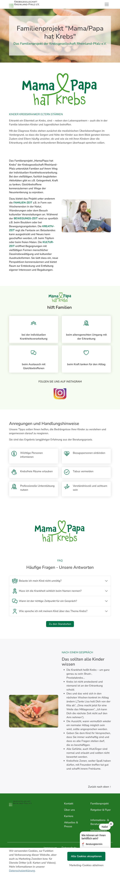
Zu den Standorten (60, 624)
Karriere (68, 816)
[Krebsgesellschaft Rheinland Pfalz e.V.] (24, 4)
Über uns (69, 810)
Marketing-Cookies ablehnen (86, 865)
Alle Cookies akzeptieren (86, 856)
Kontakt (68, 803)
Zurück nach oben (99, 786)
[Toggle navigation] (106, 4)
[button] (95, 843)
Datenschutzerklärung (22, 870)
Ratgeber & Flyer (100, 810)
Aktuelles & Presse (71, 824)
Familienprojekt (99, 803)
